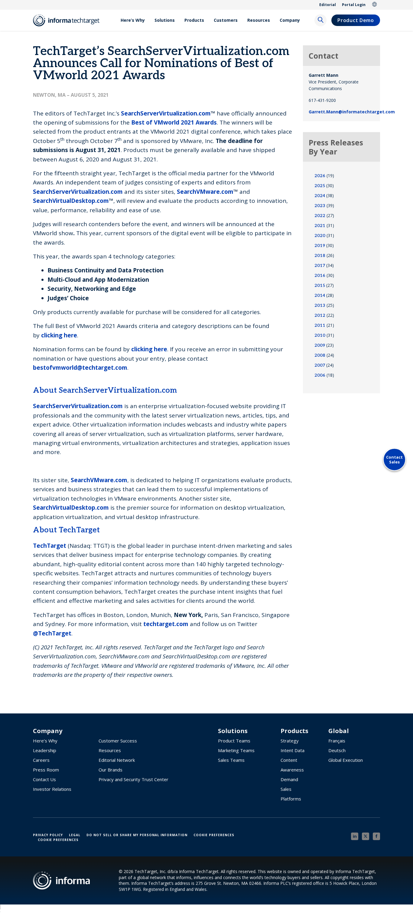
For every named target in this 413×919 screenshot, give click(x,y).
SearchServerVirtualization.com (78, 406)
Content (289, 760)
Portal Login (354, 4)
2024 (319, 195)
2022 (319, 215)
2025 (319, 185)
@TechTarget (52, 633)
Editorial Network (117, 760)
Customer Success (118, 741)
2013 (319, 305)
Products (194, 20)
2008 (319, 355)
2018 (319, 255)
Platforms (291, 799)
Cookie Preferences (213, 834)
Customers (226, 20)
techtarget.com (165, 624)
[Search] (320, 20)
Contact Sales (394, 459)
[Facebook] (376, 836)
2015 (319, 285)
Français (336, 741)
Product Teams (234, 741)
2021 (319, 225)
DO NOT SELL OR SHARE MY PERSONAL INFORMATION (136, 834)
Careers (41, 760)
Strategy (290, 741)
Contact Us (44, 779)
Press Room (46, 770)
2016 (319, 275)
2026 (319, 175)
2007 (319, 365)
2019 (319, 245)
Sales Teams (231, 760)
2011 (319, 325)
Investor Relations (52, 789)
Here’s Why (133, 20)
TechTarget (49, 546)
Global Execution (345, 760)
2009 (319, 345)
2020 (319, 235)
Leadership (44, 750)
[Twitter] (365, 836)
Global (374, 5)
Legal (74, 834)
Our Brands (110, 770)
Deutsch (337, 750)
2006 (319, 375)
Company (290, 20)
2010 (319, 335)
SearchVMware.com (99, 480)
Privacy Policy (48, 834)
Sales (286, 789)
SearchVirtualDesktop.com (71, 507)
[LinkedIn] (354, 836)
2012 (319, 315)
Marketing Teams (236, 750)
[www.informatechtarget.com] (69, 20)
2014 (319, 295)
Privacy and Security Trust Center (133, 779)
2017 (319, 265)
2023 (319, 205)
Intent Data (292, 750)
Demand (289, 779)
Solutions (164, 20)
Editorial (327, 4)
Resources (258, 20)
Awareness (292, 770)
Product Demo (355, 20)
